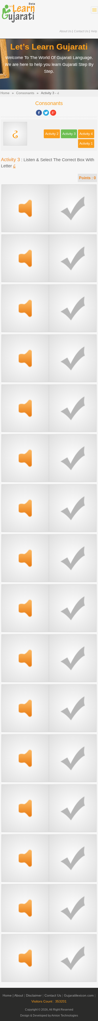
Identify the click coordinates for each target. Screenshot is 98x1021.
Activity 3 (69, 134)
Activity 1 (86, 143)
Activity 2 (52, 134)
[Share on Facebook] (39, 113)
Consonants (25, 93)
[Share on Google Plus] (53, 113)
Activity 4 (86, 134)
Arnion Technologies (64, 1015)
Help (94, 31)
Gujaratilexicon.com (79, 995)
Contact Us (81, 31)
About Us (65, 31)
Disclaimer (34, 995)
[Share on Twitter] (46, 113)
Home (5, 93)
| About (18, 995)
